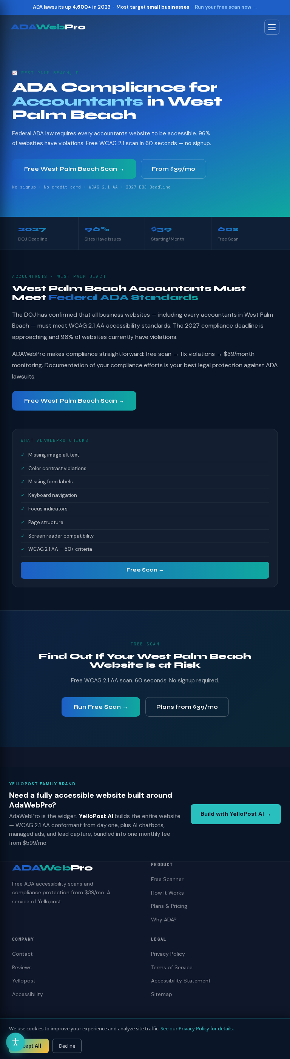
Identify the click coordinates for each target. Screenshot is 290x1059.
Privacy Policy (168, 953)
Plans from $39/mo (187, 706)
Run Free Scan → (101, 706)
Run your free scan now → (226, 7)
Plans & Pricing (169, 906)
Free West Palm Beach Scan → (74, 169)
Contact (22, 953)
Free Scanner (167, 879)
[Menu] (271, 27)
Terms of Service (172, 967)
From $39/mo (173, 169)
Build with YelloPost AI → (236, 814)
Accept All (29, 1045)
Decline (67, 1045)
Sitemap (161, 994)
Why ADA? (164, 919)
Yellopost (49, 901)
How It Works (167, 892)
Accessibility (27, 994)
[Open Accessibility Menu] (15, 1042)
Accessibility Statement (181, 980)
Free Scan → (145, 570)
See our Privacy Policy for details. (197, 1028)
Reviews (22, 967)
